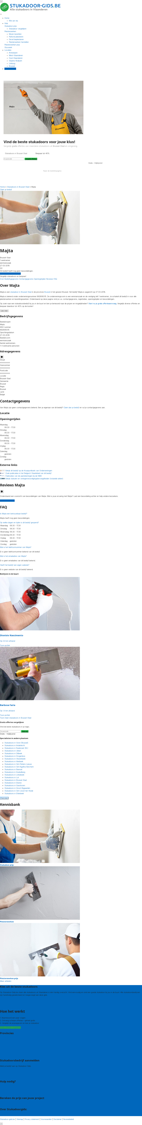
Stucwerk (8, 47)
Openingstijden (40, 279)
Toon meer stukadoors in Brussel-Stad (15, 718)
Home (6, 18)
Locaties (7, 50)
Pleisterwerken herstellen (19, 42)
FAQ (55, 279)
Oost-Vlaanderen (16, 58)
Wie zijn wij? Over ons (9, 999)
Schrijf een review (7, 500)
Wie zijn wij (13, 21)
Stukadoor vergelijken (17, 29)
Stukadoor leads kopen (9, 1070)
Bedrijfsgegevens (11, 279)
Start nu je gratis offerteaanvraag (102, 303)
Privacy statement (32, 1119)
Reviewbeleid (68, 1119)
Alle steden (4, 1055)
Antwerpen (13, 53)
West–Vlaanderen (16, 55)
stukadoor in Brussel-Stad (20, 292)
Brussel (12, 66)
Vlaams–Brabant (15, 61)
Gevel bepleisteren (16, 39)
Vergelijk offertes (31, 159)
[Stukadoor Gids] (30, 11)
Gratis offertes (10, 69)
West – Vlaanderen (7, 1041)
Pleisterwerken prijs (12, 45)
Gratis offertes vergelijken (10, 273)
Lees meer (4, 311)
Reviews (50, 279)
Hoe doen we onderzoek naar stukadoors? (17, 1005)
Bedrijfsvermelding (7, 1073)
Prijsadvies (4, 1104)
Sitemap (19, 1119)
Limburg (12, 63)
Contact (3, 1092)
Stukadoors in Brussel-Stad (18, 187)
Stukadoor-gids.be (7, 1119)
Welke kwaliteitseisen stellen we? (13, 1002)
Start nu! (25, 731)
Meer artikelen (5, 981)
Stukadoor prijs (10, 26)
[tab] (71, 513)
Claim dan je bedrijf (71, 407)
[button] (13, 514)
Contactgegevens (26, 279)
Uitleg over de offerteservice (11, 1090)
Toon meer (4, 798)
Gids (6, 23)
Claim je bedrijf (6, 189)
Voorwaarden (46, 1119)
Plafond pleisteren (16, 37)
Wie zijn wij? (5, 1115)
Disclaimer (57, 1119)
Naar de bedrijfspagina (52, 171)
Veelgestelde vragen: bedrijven (12, 1076)
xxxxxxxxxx (5, 362)
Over (2, 279)
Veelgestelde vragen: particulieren (13, 1087)
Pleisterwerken (10, 31)
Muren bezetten (15, 34)
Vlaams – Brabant (7, 1047)
